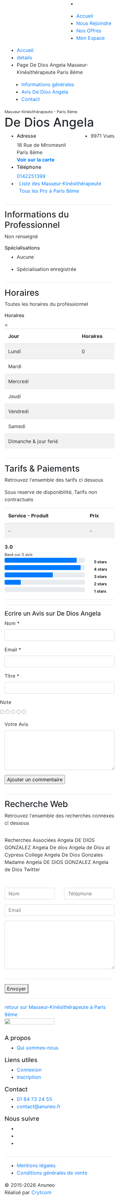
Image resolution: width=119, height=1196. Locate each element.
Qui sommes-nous (37, 1048)
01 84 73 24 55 (34, 1099)
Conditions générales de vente (52, 1173)
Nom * (12, 623)
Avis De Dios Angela (44, 92)
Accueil (84, 16)
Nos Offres (88, 31)
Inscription (29, 1077)
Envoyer (16, 989)
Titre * (12, 676)
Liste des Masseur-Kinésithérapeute (60, 183)
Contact (30, 99)
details (24, 57)
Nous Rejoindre (93, 23)
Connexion (29, 1070)
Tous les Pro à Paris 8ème (49, 191)
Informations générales (47, 84)
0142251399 (31, 176)
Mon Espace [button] (90, 38)
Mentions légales (36, 1165)
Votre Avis (16, 724)
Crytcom (41, 1192)
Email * (13, 649)
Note (5, 702)
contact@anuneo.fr (39, 1106)
